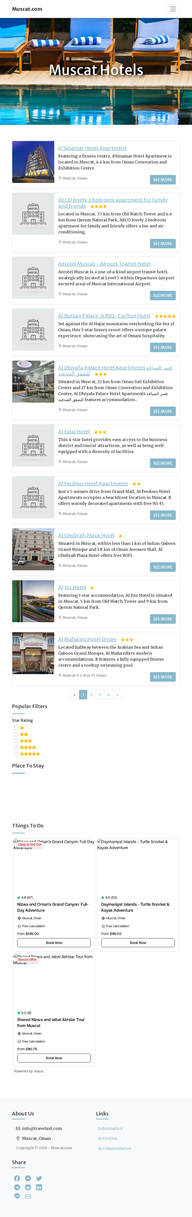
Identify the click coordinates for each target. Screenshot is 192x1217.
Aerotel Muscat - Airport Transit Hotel (104, 264)
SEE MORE (162, 179)
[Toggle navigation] (173, 9)
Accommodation (114, 1148)
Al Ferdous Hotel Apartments (93, 483)
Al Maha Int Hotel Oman (87, 639)
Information (110, 1128)
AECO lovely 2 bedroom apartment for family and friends (113, 203)
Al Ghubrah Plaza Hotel (86, 535)
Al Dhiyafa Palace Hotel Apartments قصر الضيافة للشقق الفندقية (115, 370)
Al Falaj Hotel (74, 431)
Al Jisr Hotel (72, 587)
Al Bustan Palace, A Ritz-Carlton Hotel (104, 315)
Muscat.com (27, 9)
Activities (107, 1138)
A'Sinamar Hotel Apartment (92, 148)
